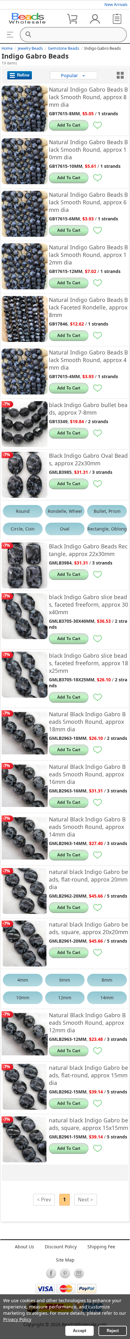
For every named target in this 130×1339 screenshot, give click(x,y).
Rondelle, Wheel (65, 511)
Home (7, 48)
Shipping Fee (101, 1247)
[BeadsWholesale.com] (27, 18)
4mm (22, 980)
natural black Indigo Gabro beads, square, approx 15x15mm (88, 1124)
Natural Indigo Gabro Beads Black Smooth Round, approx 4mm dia (88, 360)
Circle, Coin (23, 529)
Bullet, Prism (107, 511)
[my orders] (117, 18)
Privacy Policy (17, 1319)
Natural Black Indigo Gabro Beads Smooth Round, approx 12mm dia (87, 1022)
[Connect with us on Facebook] (51, 1273)
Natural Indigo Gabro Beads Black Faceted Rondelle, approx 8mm (88, 307)
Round (23, 511)
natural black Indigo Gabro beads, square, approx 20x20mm (88, 928)
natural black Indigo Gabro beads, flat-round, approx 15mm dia (88, 1075)
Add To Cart (68, 125)
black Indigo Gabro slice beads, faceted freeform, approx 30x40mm (88, 604)
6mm (64, 980)
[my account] (95, 18)
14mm (107, 998)
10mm (22, 998)
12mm (64, 998)
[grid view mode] (120, 75)
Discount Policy (61, 1247)
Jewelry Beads (30, 48)
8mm (107, 980)
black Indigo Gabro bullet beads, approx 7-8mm (88, 408)
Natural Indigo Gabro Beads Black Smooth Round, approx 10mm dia (88, 149)
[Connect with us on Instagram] (79, 1273)
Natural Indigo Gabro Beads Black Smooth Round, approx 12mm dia (88, 254)
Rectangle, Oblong (107, 529)
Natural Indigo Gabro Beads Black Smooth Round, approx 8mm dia (88, 97)
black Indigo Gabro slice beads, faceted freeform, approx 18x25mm (88, 663)
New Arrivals (115, 4)
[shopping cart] (72, 18)
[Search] (28, 34)
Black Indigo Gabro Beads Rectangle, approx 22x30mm (88, 550)
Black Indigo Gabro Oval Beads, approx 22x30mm (88, 459)
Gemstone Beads (63, 48)
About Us (24, 1247)
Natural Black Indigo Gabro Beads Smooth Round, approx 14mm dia (87, 826)
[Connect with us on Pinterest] (65, 1273)
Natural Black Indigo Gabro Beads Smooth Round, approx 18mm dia (87, 721)
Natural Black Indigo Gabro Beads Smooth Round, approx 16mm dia (87, 774)
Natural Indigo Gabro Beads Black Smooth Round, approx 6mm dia (88, 202)
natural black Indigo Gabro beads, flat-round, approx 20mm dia (88, 879)
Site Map (65, 1260)
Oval (64, 529)
